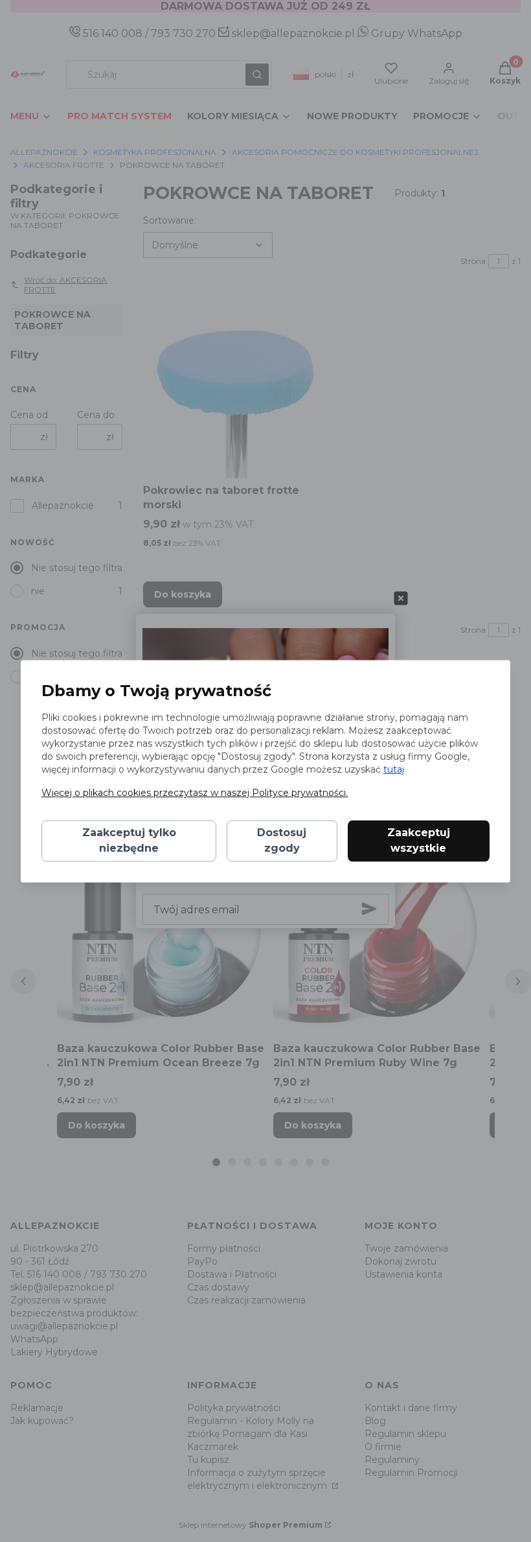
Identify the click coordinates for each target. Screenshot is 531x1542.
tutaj (393, 769)
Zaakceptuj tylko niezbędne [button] (129, 840)
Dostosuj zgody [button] (281, 840)
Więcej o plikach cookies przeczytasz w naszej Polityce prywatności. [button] (194, 793)
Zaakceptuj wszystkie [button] (418, 840)
